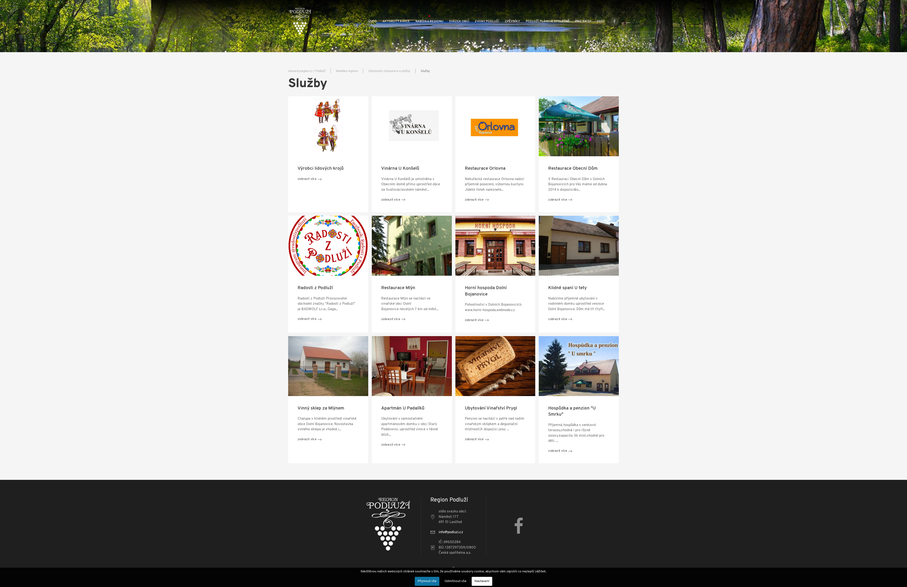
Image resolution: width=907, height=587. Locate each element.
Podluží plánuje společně (547, 21)
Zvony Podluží (487, 21)
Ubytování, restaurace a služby (389, 71)
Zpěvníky (512, 21)
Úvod (372, 21)
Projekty (583, 21)
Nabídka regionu (429, 21)
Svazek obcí (459, 21)
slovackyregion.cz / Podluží (306, 71)
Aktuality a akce (396, 21)
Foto (601, 21)
